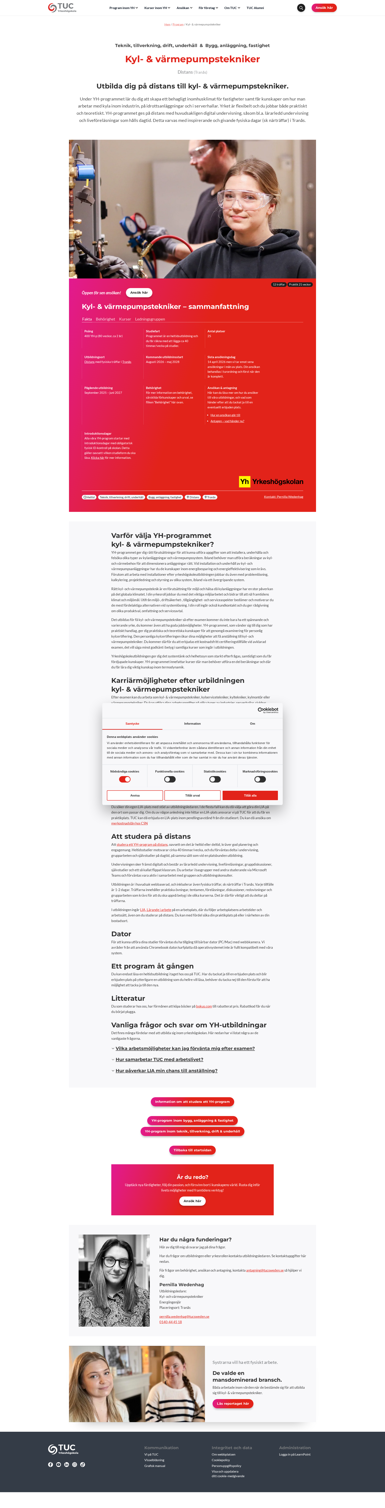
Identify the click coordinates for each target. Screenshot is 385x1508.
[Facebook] (50, 1464)
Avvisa (135, 795)
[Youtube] (58, 1464)
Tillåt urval (192, 795)
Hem (167, 24)
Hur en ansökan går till (225, 415)
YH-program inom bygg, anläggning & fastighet (192, 1120)
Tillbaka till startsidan (193, 1150)
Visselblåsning (154, 1460)
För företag (207, 8)
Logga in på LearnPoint (295, 1454)
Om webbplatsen (223, 1454)
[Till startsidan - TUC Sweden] (62, 7)
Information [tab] (192, 723)
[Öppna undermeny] (137, 8)
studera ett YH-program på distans (142, 844)
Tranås (126, 362)
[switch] (170, 779)
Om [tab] (252, 723)
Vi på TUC (151, 1454)
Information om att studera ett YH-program (192, 1102)
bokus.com (204, 1006)
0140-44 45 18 (170, 1322)
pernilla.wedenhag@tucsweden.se (184, 1316)
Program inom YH (122, 8)
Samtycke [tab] (132, 723)
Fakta (87, 318)
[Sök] (301, 8)
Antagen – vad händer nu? (227, 421)
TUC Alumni (255, 8)
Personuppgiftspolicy (226, 1466)
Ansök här (324, 8)
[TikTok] (82, 1464)
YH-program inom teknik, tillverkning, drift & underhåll (192, 1131)
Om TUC (230, 8)
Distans (89, 362)
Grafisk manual (154, 1466)
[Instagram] (74, 1464)
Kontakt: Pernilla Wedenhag (283, 496)
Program (178, 24)
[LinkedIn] (66, 1464)
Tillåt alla (250, 795)
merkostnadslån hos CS (128, 823)
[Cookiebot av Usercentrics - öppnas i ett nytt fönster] (260, 710)
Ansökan (183, 8)
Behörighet (105, 318)
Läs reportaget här (233, 1404)
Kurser (125, 318)
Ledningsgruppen (150, 318)
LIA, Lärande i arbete (155, 910)
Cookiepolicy (221, 1460)
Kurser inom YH (155, 8)
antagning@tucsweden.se (265, 1270)
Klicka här (97, 457)
